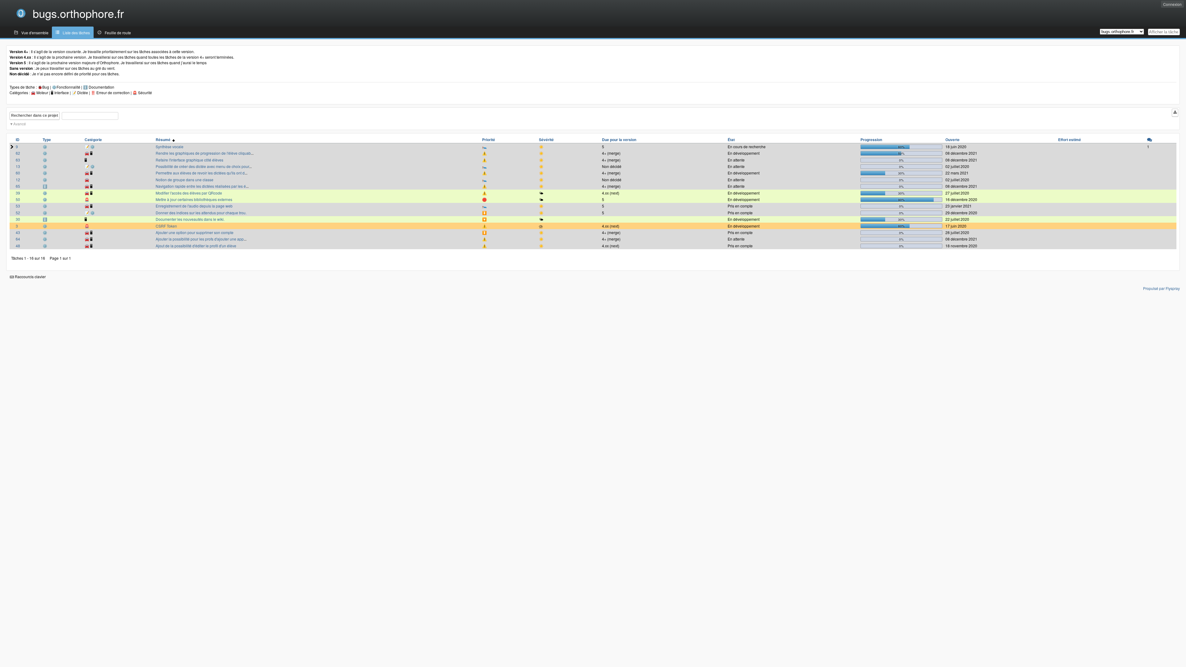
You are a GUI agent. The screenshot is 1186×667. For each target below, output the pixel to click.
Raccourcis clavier (30, 276)
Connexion (1172, 4)
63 (18, 159)
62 (18, 153)
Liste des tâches (76, 32)
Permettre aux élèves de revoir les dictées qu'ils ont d (200, 172)
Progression (871, 139)
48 (18, 245)
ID (17, 139)
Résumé (164, 139)
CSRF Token (166, 226)
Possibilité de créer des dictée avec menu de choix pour (202, 166)
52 (18, 212)
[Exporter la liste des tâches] (1175, 113)
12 (18, 179)
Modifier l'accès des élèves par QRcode (189, 192)
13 (18, 166)
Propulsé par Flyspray (1161, 288)
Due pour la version (619, 139)
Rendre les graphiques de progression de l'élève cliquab (203, 153)
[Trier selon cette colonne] (1149, 139)
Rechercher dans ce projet (34, 115)
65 (18, 186)
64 (18, 238)
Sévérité (546, 139)
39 (18, 192)
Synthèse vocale (169, 146)
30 (18, 219)
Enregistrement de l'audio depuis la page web (194, 205)
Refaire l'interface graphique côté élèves (189, 159)
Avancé (19, 123)
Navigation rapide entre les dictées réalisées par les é (201, 186)
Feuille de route (118, 32)
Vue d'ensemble (34, 32)
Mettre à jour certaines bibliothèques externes (194, 199)
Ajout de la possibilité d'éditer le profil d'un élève (196, 245)
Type (47, 139)
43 (18, 232)
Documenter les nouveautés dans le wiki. (190, 219)
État (731, 139)
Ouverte (952, 139)
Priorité (488, 139)
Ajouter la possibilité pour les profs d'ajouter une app (200, 238)
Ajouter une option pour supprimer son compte (194, 232)
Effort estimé (1069, 139)
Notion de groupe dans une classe (184, 179)
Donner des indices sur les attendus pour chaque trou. (201, 212)
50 (18, 199)
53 (18, 205)
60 (18, 172)
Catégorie (93, 139)
